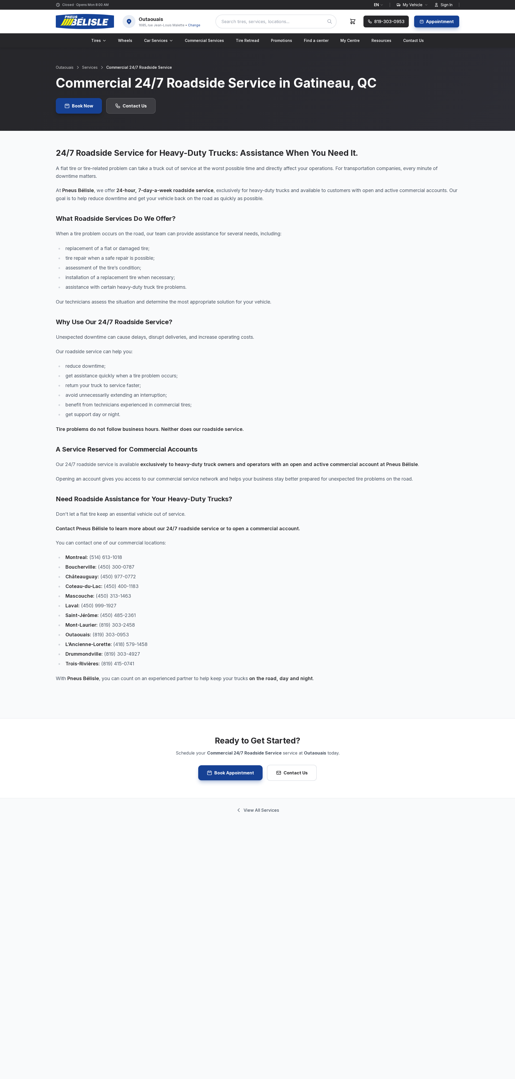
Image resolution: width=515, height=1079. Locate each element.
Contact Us (413, 40)
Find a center (316, 40)
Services (90, 67)
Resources (381, 40)
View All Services (261, 810)
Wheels (125, 40)
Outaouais (64, 67)
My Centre (350, 40)
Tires (96, 40)
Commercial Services (204, 40)
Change (194, 25)
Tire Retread (247, 40)
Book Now (82, 106)
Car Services (156, 40)
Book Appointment (234, 772)
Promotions (281, 40)
